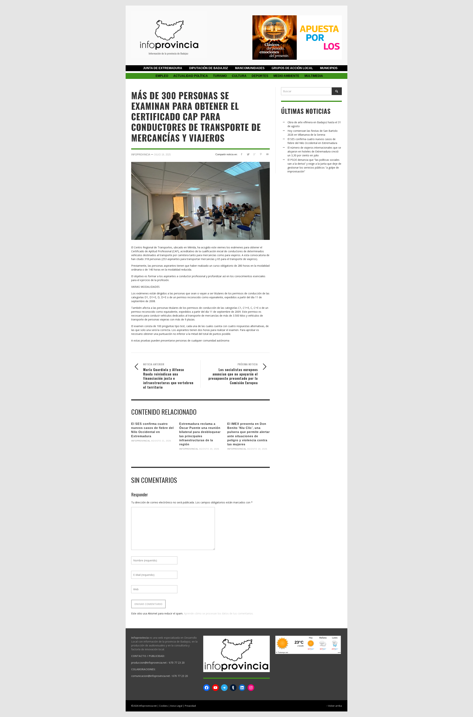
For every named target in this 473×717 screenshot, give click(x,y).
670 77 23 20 (177, 662)
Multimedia (313, 75)
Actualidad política (190, 75)
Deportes (260, 75)
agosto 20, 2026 (209, 449)
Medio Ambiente (286, 75)
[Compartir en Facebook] (241, 154)
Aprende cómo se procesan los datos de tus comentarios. (218, 613)
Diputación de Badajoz (208, 68)
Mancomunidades (250, 68)
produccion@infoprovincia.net (149, 662)
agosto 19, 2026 (257, 449)
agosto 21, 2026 (161, 441)
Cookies (163, 705)
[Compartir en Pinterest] (260, 154)
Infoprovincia (140, 154)
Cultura (239, 75)
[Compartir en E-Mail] (267, 154)
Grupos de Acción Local (292, 68)
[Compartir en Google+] (254, 154)
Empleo (162, 75)
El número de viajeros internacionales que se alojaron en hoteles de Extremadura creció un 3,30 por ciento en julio (314, 151)
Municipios (329, 68)
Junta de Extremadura (162, 68)
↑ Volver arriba (334, 705)
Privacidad (190, 705)
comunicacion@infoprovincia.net (150, 676)
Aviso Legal (176, 705)
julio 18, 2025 (162, 154)
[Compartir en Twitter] (248, 154)
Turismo (220, 75)
